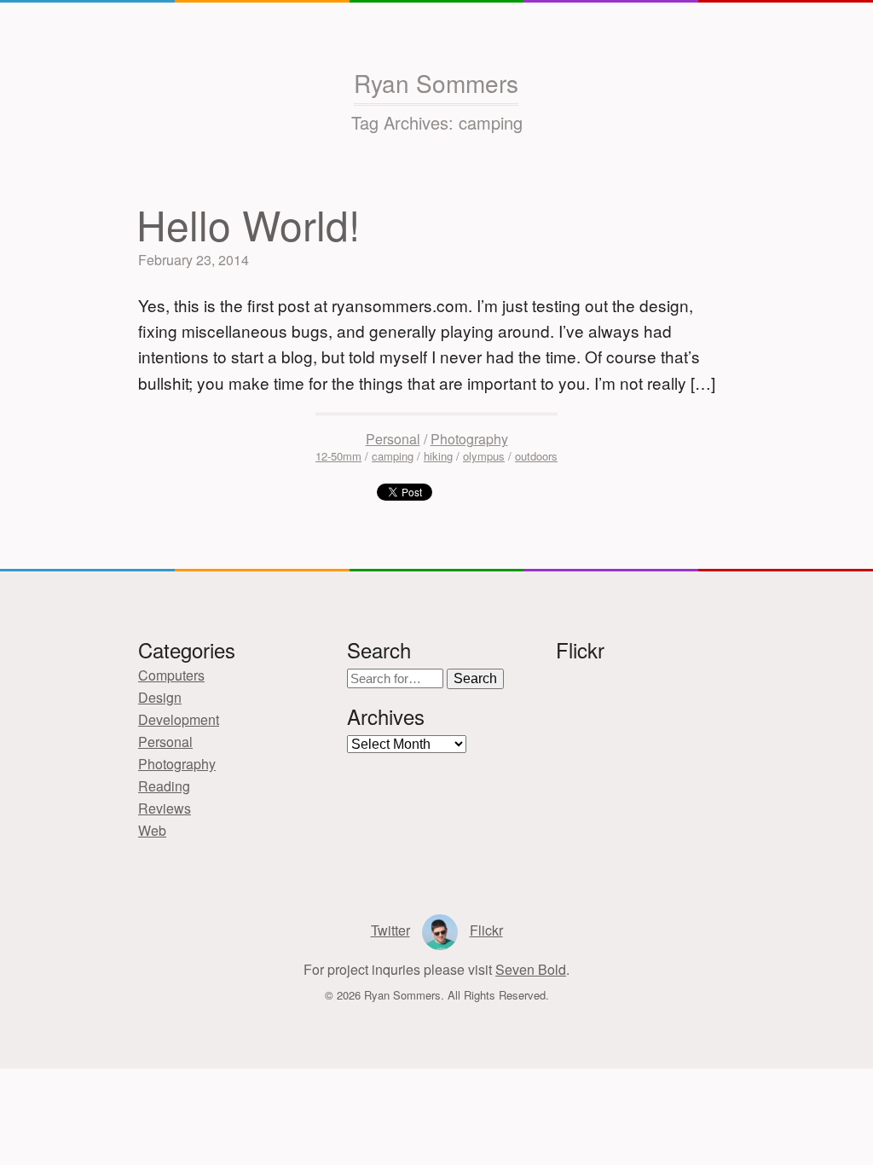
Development (178, 719)
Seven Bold (530, 969)
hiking (438, 456)
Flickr (486, 930)
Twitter (390, 930)
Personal (393, 439)
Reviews (164, 808)
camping (392, 456)
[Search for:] (397, 677)
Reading (164, 786)
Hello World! (248, 224)
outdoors (536, 456)
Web (152, 830)
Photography (469, 439)
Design (160, 697)
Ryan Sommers (436, 83)
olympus (484, 456)
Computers (171, 675)
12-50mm (338, 456)
